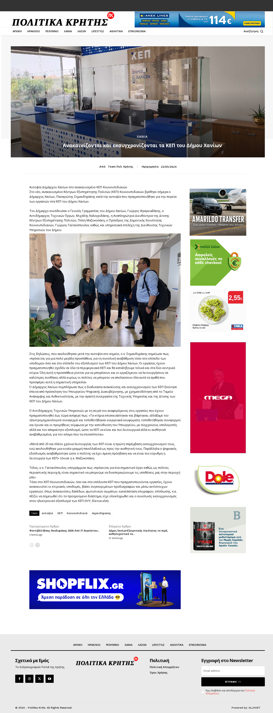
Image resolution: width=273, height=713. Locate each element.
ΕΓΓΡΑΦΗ (231, 681)
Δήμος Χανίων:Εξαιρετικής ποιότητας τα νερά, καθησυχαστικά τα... (138, 532)
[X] (39, 679)
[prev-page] (31, 545)
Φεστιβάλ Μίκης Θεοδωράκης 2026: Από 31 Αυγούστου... (64, 530)
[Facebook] (19, 679)
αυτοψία (47, 513)
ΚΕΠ (60, 513)
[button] (254, 31)
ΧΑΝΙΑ (142, 136)
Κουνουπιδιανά (77, 513)
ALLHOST (254, 707)
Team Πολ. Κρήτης (120, 166)
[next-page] (37, 545)
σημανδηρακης (101, 513)
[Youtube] (50, 679)
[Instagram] (29, 679)
